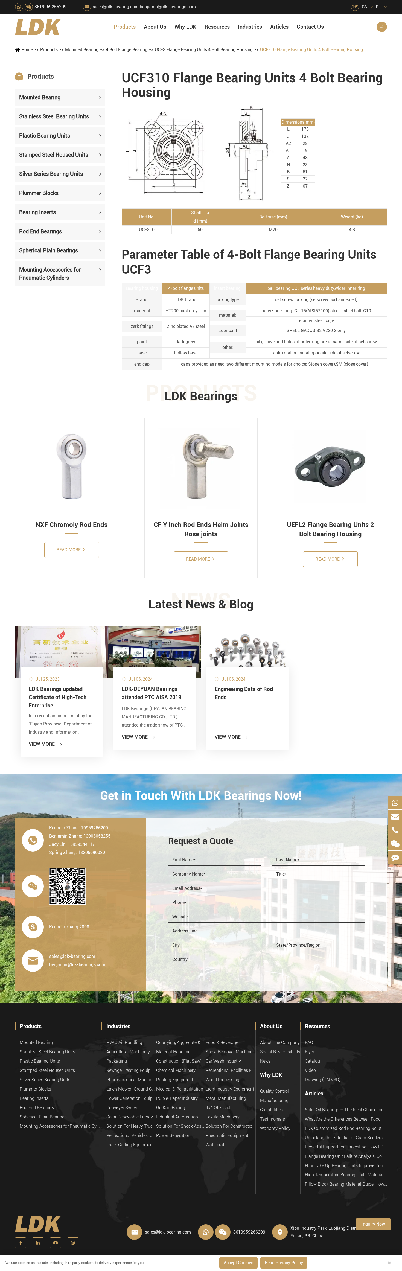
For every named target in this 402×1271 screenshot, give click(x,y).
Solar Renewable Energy (129, 1117)
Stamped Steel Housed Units (53, 155)
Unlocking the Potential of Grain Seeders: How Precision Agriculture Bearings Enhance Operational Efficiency (346, 1137)
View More (46, 744)
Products (125, 27)
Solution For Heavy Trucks (131, 1126)
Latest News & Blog (201, 604)
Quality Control (274, 1091)
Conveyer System (123, 1107)
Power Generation (173, 1135)
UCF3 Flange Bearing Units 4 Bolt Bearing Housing (204, 49)
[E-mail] (395, 816)
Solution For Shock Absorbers (181, 1126)
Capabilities (271, 1109)
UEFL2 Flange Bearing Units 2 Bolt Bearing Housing (330, 529)
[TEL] (395, 830)
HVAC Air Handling (124, 1042)
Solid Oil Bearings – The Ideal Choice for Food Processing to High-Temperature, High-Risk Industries (346, 1109)
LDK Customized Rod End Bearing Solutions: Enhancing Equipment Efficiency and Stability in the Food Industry (346, 1128)
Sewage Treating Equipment (131, 1070)
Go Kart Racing (170, 1107)
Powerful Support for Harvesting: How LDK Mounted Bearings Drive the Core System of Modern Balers (346, 1147)
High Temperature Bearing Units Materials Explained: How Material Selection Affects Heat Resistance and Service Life (346, 1174)
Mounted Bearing (81, 49)
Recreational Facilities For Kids (230, 1070)
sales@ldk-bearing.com (116, 6)
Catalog (312, 1061)
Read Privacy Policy (284, 1262)
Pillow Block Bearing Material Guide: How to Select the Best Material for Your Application (346, 1184)
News (265, 1061)
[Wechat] (395, 843)
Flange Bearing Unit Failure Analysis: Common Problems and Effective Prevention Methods (346, 1156)
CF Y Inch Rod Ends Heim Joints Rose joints (201, 529)
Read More (69, 549)
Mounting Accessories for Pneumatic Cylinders (50, 274)
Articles (279, 27)
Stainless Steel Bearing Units (54, 116)
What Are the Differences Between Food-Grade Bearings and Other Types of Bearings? (346, 1119)
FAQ (309, 1042)
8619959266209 (50, 6)
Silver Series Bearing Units (51, 174)
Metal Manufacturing (226, 1098)
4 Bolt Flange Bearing (126, 49)
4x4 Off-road (218, 1107)
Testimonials (272, 1119)
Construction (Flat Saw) (179, 1061)
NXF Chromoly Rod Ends (71, 525)
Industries (250, 27)
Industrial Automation (177, 1117)
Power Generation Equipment (131, 1098)
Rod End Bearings (40, 231)
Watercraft (216, 1144)
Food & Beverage (222, 1042)
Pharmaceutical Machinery (131, 1079)
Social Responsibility (280, 1051)
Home (27, 49)
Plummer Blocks (39, 193)
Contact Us (310, 27)
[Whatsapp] (395, 802)
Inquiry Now (373, 1224)
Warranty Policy (275, 1128)
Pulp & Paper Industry (177, 1098)
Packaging (116, 1061)
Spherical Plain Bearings (48, 250)
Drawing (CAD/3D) (322, 1079)
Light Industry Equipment (230, 1089)
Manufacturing (274, 1100)
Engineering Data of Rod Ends (244, 693)
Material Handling (173, 1051)
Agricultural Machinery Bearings (131, 1051)
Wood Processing (222, 1079)
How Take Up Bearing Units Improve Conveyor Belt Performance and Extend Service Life (346, 1165)
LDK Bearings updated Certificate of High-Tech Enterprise (57, 697)
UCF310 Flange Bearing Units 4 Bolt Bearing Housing (311, 49)
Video (310, 1070)
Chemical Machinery (176, 1070)
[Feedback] (395, 857)
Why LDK (185, 27)
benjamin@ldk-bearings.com (168, 6)
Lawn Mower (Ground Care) (131, 1089)
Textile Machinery (223, 1117)
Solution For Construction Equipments (230, 1126)
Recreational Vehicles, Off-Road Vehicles (131, 1135)
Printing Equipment (174, 1079)
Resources (217, 27)
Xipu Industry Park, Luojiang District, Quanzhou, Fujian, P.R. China (336, 1232)
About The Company (280, 1042)
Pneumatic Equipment (227, 1135)
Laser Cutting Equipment (130, 1144)
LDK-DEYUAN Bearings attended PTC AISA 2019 (151, 693)
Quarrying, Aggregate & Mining (181, 1042)
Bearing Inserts (37, 212)
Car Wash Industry (223, 1061)
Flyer (309, 1051)
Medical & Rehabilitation (179, 1089)
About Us (155, 27)
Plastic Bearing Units (44, 136)
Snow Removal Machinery (230, 1051)
